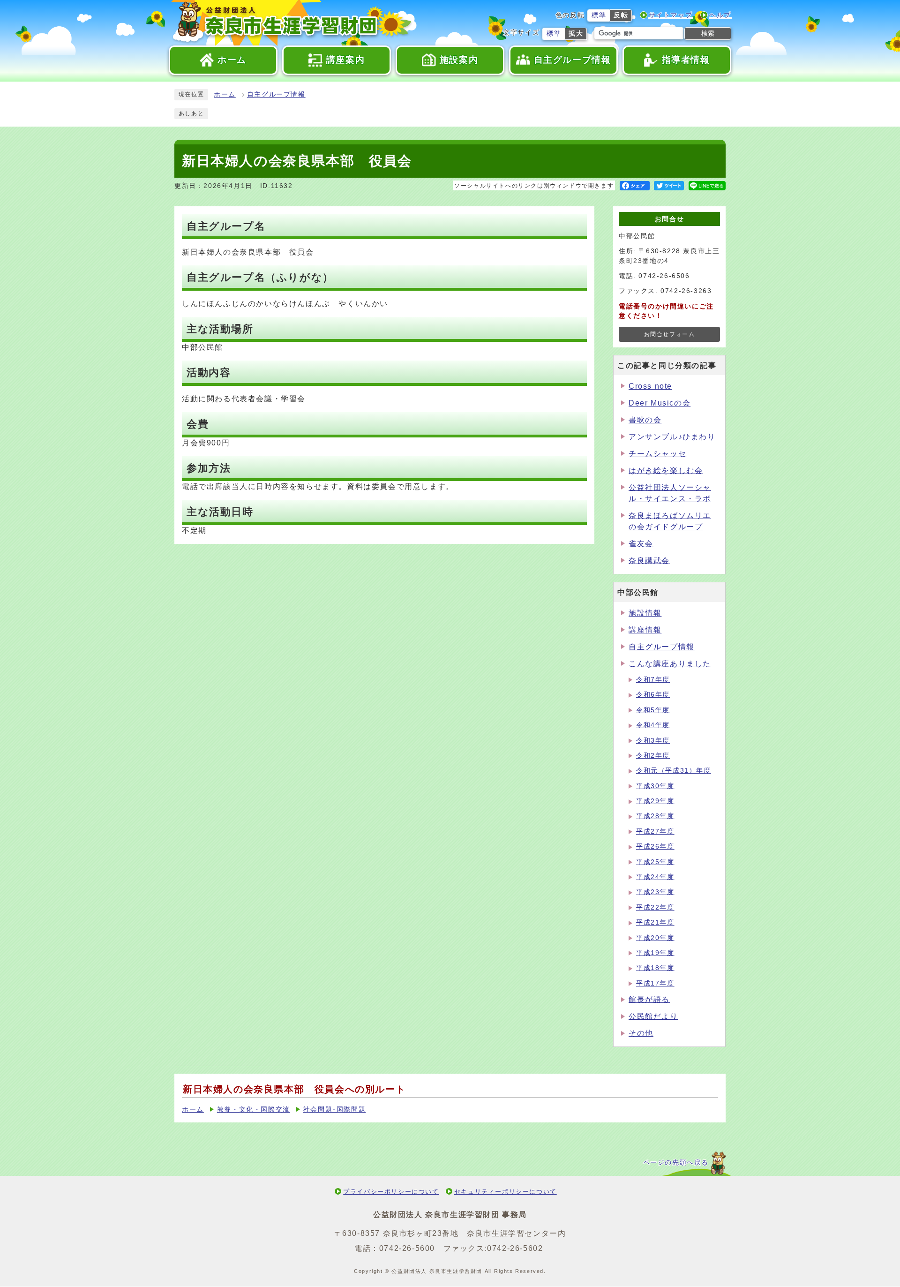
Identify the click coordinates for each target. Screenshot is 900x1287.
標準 (599, 15)
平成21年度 (655, 922)
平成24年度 (655, 877)
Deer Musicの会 (659, 403)
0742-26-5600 (407, 1248)
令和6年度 (653, 694)
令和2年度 (653, 755)
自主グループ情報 (276, 94)
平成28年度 (655, 816)
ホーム (225, 94)
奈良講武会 (649, 560)
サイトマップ (671, 15)
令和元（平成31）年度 (673, 770)
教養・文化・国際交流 (253, 1109)
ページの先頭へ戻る (676, 1162)
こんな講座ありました (670, 664)
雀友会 (641, 544)
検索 (707, 33)
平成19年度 (655, 952)
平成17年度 (655, 983)
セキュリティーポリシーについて (505, 1191)
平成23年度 (655, 892)
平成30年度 (655, 786)
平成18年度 (655, 967)
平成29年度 (655, 801)
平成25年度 (655, 862)
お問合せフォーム (669, 334)
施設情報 (645, 613)
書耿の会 (645, 420)
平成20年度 (655, 937)
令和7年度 (653, 679)
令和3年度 (653, 740)
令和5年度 (653, 710)
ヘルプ (720, 15)
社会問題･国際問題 (334, 1109)
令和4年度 (653, 725)
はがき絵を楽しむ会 (666, 470)
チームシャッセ (657, 454)
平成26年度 (655, 846)
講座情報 (645, 630)
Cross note (650, 386)
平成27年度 (655, 831)
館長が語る (649, 999)
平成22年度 (655, 907)
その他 (641, 1033)
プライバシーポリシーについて (391, 1191)
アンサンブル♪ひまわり (672, 437)
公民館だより (653, 1016)
